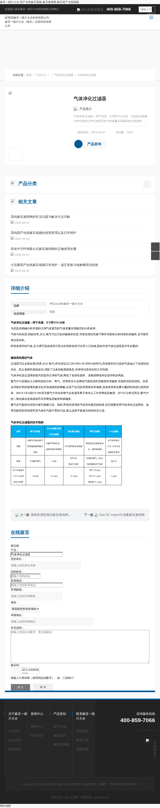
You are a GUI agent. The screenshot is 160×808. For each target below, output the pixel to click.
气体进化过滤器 (63, 75)
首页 (29, 75)
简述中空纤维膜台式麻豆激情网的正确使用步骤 (43, 248)
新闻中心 (37, 726)
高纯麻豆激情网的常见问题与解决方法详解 (40, 216)
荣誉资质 (14, 749)
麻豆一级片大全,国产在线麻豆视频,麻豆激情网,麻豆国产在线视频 (39, 2)
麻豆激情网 (61, 744)
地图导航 (82, 749)
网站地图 (5, 805)
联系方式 (82, 740)
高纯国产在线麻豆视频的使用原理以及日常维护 (43, 232)
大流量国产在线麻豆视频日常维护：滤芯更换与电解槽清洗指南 (54, 265)
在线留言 (82, 731)
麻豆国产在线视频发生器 (62, 735)
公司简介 (14, 731)
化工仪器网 (71, 797)
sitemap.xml (101, 797)
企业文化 (14, 740)
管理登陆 (86, 797)
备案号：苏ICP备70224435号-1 (118, 784)
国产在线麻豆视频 (62, 726)
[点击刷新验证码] (30, 670)
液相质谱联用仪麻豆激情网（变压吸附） (59, 514)
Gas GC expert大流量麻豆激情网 (122, 514)
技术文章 (37, 735)
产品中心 (41, 75)
